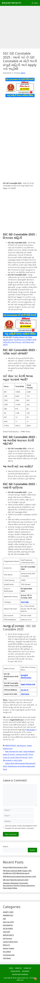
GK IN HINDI (8, 928)
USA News (7, 958)
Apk (4, 918)
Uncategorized (8, 955)
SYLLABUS (7, 951)
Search (5, 846)
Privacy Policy (15, 971)
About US (18, 968)
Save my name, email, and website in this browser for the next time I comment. (21, 827)
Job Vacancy (21, 745)
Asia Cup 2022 (8, 922)
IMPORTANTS (10, 745)
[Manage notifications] (35, 978)
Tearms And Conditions (20, 974)
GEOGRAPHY (8, 925)
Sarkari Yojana (8, 948)
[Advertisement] (20, 28)
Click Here (25, 694)
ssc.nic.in (24, 690)
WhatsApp (31, 730)
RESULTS (6, 945)
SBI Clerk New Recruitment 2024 (15, 880)
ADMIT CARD (8, 912)
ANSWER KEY (8, 915)
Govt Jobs (25, 602)
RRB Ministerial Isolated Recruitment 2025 (19, 876)
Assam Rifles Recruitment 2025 (15, 867)
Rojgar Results (11, 3)
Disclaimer (25, 971)
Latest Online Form (10, 942)
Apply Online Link (28, 684)
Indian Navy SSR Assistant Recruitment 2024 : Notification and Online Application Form (19, 766)
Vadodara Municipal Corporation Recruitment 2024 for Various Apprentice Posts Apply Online (19, 885)
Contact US (27, 968)
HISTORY (6, 932)
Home (11, 968)
